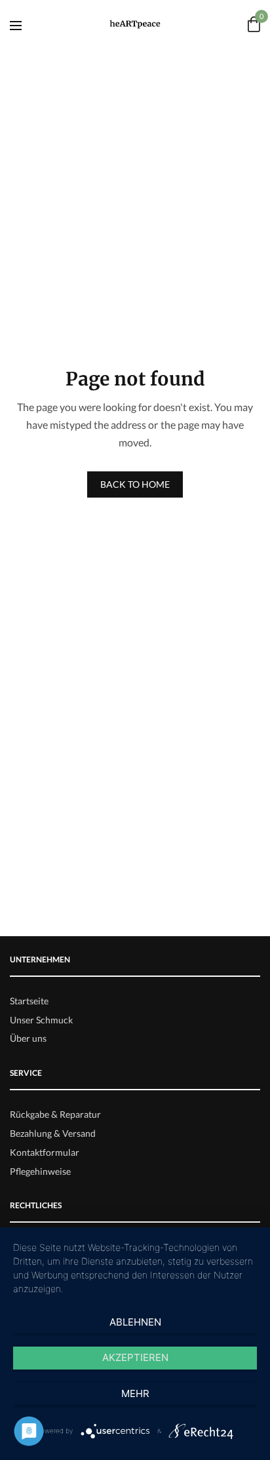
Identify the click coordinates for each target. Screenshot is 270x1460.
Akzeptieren (135, 1357)
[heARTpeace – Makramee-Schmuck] (135, 24)
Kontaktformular (44, 1152)
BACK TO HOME (135, 484)
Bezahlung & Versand (53, 1133)
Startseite (29, 1000)
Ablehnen (135, 1322)
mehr (135, 1393)
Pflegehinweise (40, 1171)
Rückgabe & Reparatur (55, 1114)
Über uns (28, 1038)
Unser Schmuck (41, 1019)
